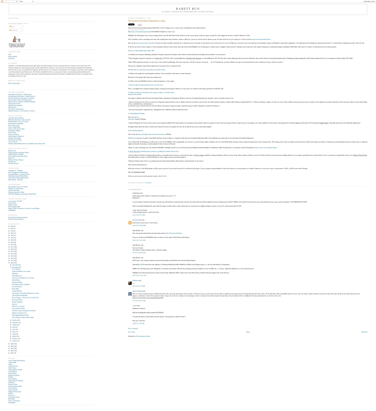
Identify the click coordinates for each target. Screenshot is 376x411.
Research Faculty (17, 300)
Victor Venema (12, 142)
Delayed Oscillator (13, 375)
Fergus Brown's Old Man (15, 381)
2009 (12, 344)
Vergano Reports (17, 291)
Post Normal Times (14, 397)
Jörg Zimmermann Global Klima (18, 176)
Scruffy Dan (11, 161)
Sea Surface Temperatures (16, 109)
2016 (12, 249)
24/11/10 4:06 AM (139, 253)
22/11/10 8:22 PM (139, 215)
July (13, 327)
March (14, 336)
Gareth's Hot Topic (13, 190)
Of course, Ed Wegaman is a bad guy (23, 278)
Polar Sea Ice (12, 107)
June (13, 329)
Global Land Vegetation (15, 105)
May (13, 332)
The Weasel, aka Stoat (15, 140)
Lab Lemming (12, 388)
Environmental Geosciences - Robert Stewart (21, 96)
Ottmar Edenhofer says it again (21, 271)
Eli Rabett (11, 58)
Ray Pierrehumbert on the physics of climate (21, 98)
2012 (12, 258)
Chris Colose (12, 368)
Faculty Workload (17, 302)
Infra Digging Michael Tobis (20, 315)
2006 (12, 351)
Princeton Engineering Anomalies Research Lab (152, 134)
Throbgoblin (11, 210)
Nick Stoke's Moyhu (14, 131)
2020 (12, 240)
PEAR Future (132, 138)
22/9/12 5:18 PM (138, 323)
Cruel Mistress (12, 371)
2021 (12, 238)
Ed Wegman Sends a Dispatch (21, 284)
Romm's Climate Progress (16, 160)
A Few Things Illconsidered (16, 360)
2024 (12, 231)
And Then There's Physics (16, 118)
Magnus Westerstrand (14, 392)
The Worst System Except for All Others (24, 311)
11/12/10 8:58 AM (139, 301)
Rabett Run (188, 8)
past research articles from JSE (145, 43)
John (9, 54)
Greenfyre (11, 382)
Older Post (364, 332)
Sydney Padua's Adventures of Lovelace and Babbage (23, 208)
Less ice (14, 304)
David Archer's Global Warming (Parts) (20, 100)
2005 (12, 353)
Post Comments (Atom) (143, 336)
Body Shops (15, 289)
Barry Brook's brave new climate (18, 187)
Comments (14, 30)
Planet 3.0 (11, 158)
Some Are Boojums (14, 401)
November (15, 267)
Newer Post (131, 332)
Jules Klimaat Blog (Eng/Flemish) (18, 178)
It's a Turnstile (16, 269)
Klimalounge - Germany (15, 180)
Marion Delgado (137, 291)
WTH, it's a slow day (18, 306)
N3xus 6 (10, 393)
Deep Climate (12, 373)
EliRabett (135, 280)
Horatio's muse (12, 205)
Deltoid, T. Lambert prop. (15, 188)
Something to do (17, 276)
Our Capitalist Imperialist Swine (17, 156)
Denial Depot (12, 203)
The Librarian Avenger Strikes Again (23, 317)
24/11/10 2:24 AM (139, 240)
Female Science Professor (16, 219)
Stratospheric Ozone (14, 103)
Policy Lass (11, 395)
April (14, 334)
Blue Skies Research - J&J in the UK (19, 120)
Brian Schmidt (12, 56)
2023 (12, 233)
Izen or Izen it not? (13, 125)
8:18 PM (148, 182)
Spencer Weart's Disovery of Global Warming (21, 102)
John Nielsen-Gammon (15, 386)
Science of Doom (13, 134)
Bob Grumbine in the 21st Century (18, 121)
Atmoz (10, 364)
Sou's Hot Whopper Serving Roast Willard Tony (22, 194)
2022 (12, 235)
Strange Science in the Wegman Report (265, 147)
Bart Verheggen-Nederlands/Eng (17, 172)
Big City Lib (12, 150)
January (14, 341)
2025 (12, 228)
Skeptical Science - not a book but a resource (21, 111)
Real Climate (12, 132)
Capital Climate (13, 366)
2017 (12, 247)
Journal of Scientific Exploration (140, 32)
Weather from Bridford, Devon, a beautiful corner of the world (26, 143)
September (15, 322)
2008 (12, 346)
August (14, 325)
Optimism (15, 273)
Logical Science (13, 390)
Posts (12, 26)
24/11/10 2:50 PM (139, 286)
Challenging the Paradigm (137, 113)
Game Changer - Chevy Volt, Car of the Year (25, 297)
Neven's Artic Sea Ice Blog (16, 129)
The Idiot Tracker (13, 163)
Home (248, 332)
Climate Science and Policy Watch (18, 152)
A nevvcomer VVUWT (15, 201)
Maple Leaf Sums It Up (19, 313)
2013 (12, 256)
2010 (12, 263)
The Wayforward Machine (174, 233)
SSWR (142, 264)
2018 (12, 244)
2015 (12, 251)
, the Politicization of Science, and (154, 151)
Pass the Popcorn (17, 286)
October (15, 320)
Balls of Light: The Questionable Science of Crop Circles (146, 85)
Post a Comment (133, 328)
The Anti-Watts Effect (18, 308)
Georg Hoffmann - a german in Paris (19, 174)
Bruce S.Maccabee (133, 118)
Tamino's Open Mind (14, 138)
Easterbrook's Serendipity (15, 123)
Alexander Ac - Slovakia (15, 170)
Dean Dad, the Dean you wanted (17, 217)
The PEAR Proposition (136, 130)
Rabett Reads (16, 280)
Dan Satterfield (137, 220)
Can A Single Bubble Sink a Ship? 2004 (142, 51)
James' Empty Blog (14, 127)
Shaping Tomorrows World (16, 192)
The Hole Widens (17, 282)
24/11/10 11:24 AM (139, 275)
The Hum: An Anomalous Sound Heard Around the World (148, 70)
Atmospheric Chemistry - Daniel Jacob (19, 94)
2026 (12, 226)
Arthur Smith (12, 362)
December (15, 265)
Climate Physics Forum (15, 370)
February (15, 338)
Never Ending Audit (14, 207)
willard (135, 305)
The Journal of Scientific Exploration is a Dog (146, 20)
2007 (12, 348)
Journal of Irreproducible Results (260, 39)
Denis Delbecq (12, 379)
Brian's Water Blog (14, 83)
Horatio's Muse (12, 384)
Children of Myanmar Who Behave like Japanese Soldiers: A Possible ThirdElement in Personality (151, 93)
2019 (12, 242)
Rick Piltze (11, 399)
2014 (12, 254)
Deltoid (10, 377)
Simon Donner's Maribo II (16, 136)
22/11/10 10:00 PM (139, 225)
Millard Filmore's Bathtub (16, 154)
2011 (12, 260)
